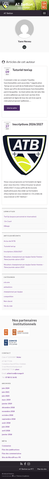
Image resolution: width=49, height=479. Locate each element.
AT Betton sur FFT (26, 469)
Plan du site (41, 469)
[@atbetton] (28, 463)
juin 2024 (5, 388)
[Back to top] (43, 473)
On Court (8, 221)
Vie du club (8, 306)
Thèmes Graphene (22, 476)
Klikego (7, 226)
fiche (19, 357)
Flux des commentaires (11, 453)
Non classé (8, 301)
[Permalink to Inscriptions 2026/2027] (24, 155)
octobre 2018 (7, 415)
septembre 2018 (8, 419)
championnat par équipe (13, 292)
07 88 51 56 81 (11, 377)
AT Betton (8, 13)
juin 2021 (5, 392)
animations (8, 287)
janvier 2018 (7, 434)
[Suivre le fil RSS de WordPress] (21, 463)
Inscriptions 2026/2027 (27, 124)
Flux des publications (10, 450)
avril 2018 (6, 430)
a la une (7, 282)
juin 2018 (5, 427)
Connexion (6, 446)
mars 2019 (6, 400)
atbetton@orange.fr (15, 373)
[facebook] (25, 463)
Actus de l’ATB (9, 241)
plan (17, 369)
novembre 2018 (8, 411)
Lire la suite (12, 108)
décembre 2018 (8, 407)
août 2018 (6, 423)
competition (8, 296)
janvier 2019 (7, 403)
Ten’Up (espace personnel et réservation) (20, 216)
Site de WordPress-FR (11, 457)
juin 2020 (5, 396)
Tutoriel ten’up (22, 70)
